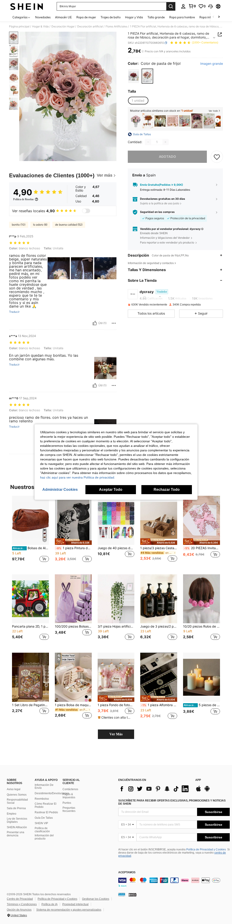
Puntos (67, 802)
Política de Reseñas (23, 199)
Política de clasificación (42, 830)
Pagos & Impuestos (69, 796)
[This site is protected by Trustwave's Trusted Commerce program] (121, 894)
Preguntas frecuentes (69, 809)
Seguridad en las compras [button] (157, 212)
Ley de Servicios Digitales (17, 820)
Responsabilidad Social (17, 801)
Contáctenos (70, 789)
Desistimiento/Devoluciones (52, 793)
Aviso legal (13, 789)
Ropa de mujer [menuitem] (86, 17)
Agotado (167, 156)
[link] (192, 6)
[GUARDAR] (217, 157)
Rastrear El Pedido (46, 812)
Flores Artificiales (116, 26)
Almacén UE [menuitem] (63, 17)
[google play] (207, 790)
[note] (73, 541)
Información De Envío (44, 786)
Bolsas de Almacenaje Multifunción (31, 548)
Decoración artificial (90, 26)
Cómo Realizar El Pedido (45, 805)
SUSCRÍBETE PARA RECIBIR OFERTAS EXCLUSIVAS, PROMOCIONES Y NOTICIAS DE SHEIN (172, 802)
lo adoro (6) (40, 224)
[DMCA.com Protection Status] (132, 894)
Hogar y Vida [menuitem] (134, 17)
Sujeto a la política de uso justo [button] (159, 203)
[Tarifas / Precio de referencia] (142, 51)
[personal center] (183, 6)
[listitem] (135, 121)
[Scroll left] (213, 17)
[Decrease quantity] (148, 142)
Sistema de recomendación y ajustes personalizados (68, 909)
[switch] (86, 211)
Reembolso (42, 798)
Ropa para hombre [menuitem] (182, 17)
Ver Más (116, 734)
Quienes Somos (17, 794)
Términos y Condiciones (22, 904)
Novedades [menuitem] (43, 17)
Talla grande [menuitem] (156, 17)
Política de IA (49, 904)
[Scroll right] (218, 17)
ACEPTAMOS (126, 872)
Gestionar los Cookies (95, 898)
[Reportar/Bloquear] (113, 323)
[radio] (133, 76)
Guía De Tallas (44, 817)
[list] (154, 788)
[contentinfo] (174, 883)
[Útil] (94, 323)
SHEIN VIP (41, 823)
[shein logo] (26, 6)
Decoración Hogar (63, 26)
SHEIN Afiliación (17, 827)
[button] (210, 6)
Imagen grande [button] (211, 63)
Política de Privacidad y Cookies (206, 849)
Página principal (19, 26)
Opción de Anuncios (19, 909)
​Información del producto (44, 837)
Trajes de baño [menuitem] (111, 17)
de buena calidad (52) (68, 224)
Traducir (14, 311)
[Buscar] (170, 6)
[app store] (198, 790)
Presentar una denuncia (15, 834)
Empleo (11, 813)
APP (198, 780)
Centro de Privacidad (20, 898)
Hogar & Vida (40, 26)
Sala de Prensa (16, 808)
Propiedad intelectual (75, 904)
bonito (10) (18, 224)
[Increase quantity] (165, 142)
